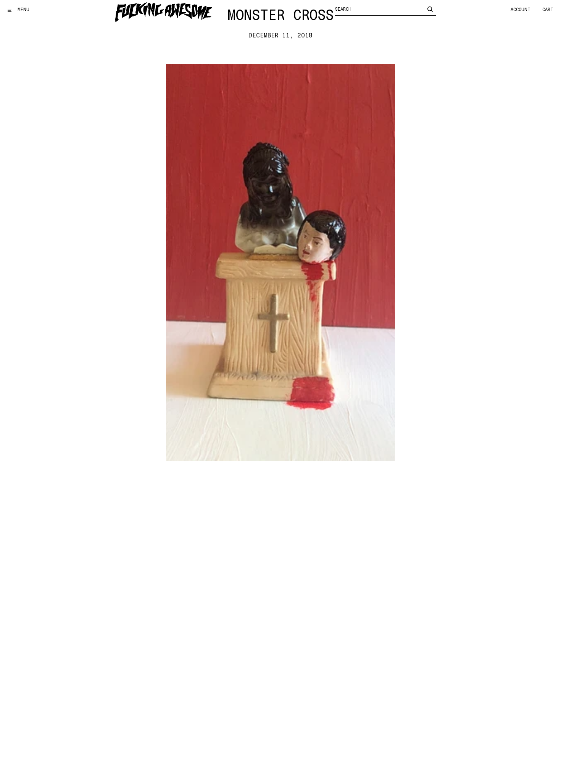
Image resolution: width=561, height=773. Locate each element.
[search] (430, 8)
